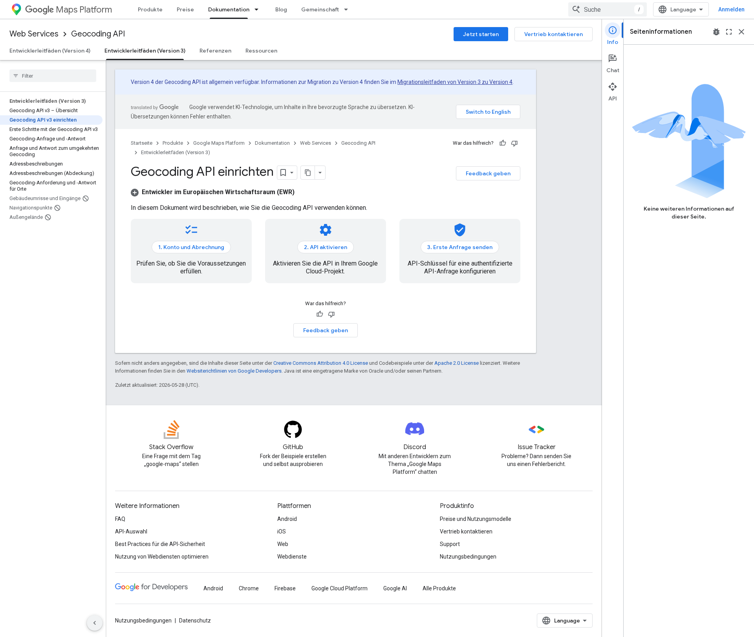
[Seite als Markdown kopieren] (308, 172)
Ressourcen (261, 50)
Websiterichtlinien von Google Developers (234, 371)
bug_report (716, 31)
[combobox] (607, 9)
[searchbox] (52, 75)
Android (287, 519)
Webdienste (292, 556)
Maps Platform (84, 9)
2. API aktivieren (325, 247)
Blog (281, 9)
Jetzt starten (481, 34)
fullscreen (729, 31)
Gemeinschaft (320, 9)
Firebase (285, 588)
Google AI (395, 588)
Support (450, 544)
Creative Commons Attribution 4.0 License (320, 363)
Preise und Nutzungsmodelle (475, 519)
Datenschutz (195, 620)
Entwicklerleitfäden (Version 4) (49, 50)
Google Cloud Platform (339, 588)
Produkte (150, 9)
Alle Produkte (439, 588)
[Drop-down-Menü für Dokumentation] (258, 9)
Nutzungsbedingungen (468, 556)
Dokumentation (228, 9)
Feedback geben (488, 173)
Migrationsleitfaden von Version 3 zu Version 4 (454, 82)
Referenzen (215, 50)
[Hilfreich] (503, 143)
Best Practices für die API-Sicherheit (160, 544)
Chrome (249, 588)
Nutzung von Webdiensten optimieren (162, 556)
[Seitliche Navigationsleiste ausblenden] (94, 623)
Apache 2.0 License (456, 363)
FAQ (120, 519)
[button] (213, 192)
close (741, 31)
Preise (185, 9)
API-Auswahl (131, 531)
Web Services (34, 34)
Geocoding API (98, 34)
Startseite (141, 143)
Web (282, 544)
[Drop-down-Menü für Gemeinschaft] (348, 9)
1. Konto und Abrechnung (191, 247)
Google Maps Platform (219, 143)
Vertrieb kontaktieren (553, 34)
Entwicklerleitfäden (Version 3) (144, 50)
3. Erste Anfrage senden (459, 247)
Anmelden (731, 9)
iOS (281, 531)
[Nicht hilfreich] (514, 143)
